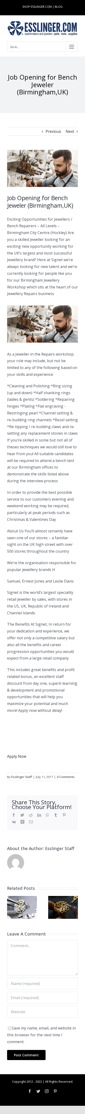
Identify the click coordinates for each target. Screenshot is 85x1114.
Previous (53, 131)
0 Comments (66, 777)
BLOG (59, 7)
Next (70, 131)
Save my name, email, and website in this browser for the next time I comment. (41, 1034)
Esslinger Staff (21, 777)
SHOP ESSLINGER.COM (37, 7)
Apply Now (16, 756)
